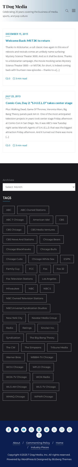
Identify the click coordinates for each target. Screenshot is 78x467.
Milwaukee (12, 288)
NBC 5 (47, 288)
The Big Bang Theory (42, 337)
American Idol (41, 219)
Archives (8, 180)
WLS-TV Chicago (46, 386)
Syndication (13, 337)
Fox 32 (60, 268)
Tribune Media (59, 347)
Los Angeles (49, 278)
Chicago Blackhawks (18, 249)
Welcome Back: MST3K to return (28, 40)
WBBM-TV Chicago (42, 357)
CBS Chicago (13, 229)
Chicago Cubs (14, 259)
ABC (8, 209)
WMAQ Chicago (15, 396)
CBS (61, 219)
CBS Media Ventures (43, 229)
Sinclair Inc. (48, 327)
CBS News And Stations (20, 239)
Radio (9, 327)
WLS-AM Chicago (16, 386)
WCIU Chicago (14, 367)
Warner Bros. (13, 357)
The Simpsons (33, 347)
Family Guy (13, 268)
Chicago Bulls (48, 249)
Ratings (27, 327)
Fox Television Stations (19, 278)
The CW (10, 347)
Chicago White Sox (43, 259)
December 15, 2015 (17, 34)
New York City (14, 317)
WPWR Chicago (43, 396)
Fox (45, 268)
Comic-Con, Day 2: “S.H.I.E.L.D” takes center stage (39, 103)
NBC (31, 288)
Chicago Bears (51, 239)
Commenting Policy (38, 442)
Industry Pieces (40, 447)
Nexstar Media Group (44, 317)
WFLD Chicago (41, 367)
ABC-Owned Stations (33, 209)
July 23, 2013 (13, 96)
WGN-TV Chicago (16, 376)
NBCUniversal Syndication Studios (26, 308)
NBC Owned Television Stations (24, 298)
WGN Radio (43, 376)
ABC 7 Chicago (15, 219)
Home (59, 442)
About (16, 442)
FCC (31, 268)
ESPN (67, 259)
